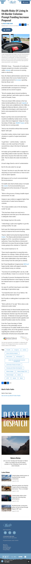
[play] (2, 561)
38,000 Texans (20, 123)
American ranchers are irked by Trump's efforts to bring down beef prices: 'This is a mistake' (20, 487)
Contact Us (5, 546)
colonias (7, 70)
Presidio (8, 349)
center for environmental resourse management (17, 360)
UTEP (7, 378)
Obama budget (9, 371)
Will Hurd (26, 264)
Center (6, 186)
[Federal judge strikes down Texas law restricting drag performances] (6, 498)
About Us (5, 544)
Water (21, 378)
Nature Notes (15, 458)
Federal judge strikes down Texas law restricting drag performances (19, 497)
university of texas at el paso (13, 364)
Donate (26, 2)
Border (14, 378)
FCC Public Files (6, 548)
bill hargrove (19, 356)
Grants (3, 237)
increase (18, 80)
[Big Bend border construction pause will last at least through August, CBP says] (6, 508)
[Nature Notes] (15, 445)
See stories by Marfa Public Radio (11, 395)
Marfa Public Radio (8, 23)
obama (19, 374)
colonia (24, 349)
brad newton (9, 356)
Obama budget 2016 (22, 371)
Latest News (6, 472)
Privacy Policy (6, 549)
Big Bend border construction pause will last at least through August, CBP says (20, 507)
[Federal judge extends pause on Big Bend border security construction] (6, 478)
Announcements (7, 547)
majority (24, 103)
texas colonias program (12, 353)
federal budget (10, 374)
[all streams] (29, 561)
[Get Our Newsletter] (15, 419)
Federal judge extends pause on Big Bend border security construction (20, 477)
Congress (16, 349)
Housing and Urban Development (14, 368)
